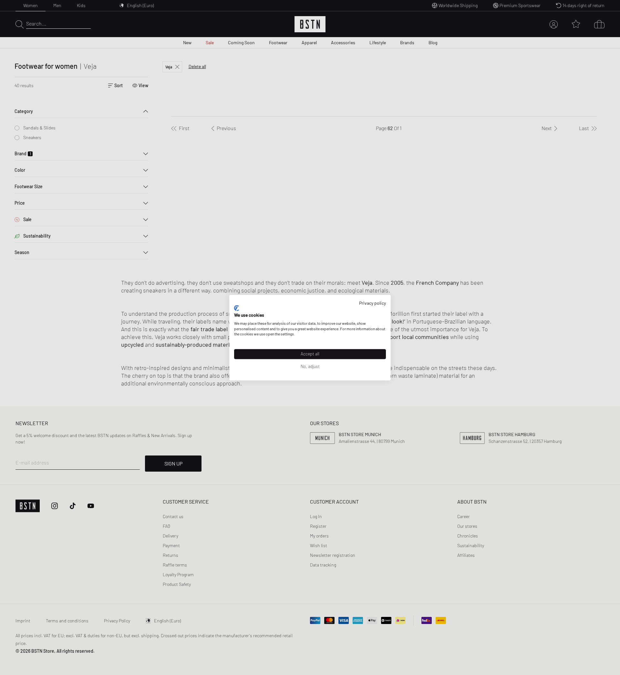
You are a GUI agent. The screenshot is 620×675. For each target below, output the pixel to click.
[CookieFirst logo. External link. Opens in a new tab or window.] (236, 308)
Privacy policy (372, 303)
